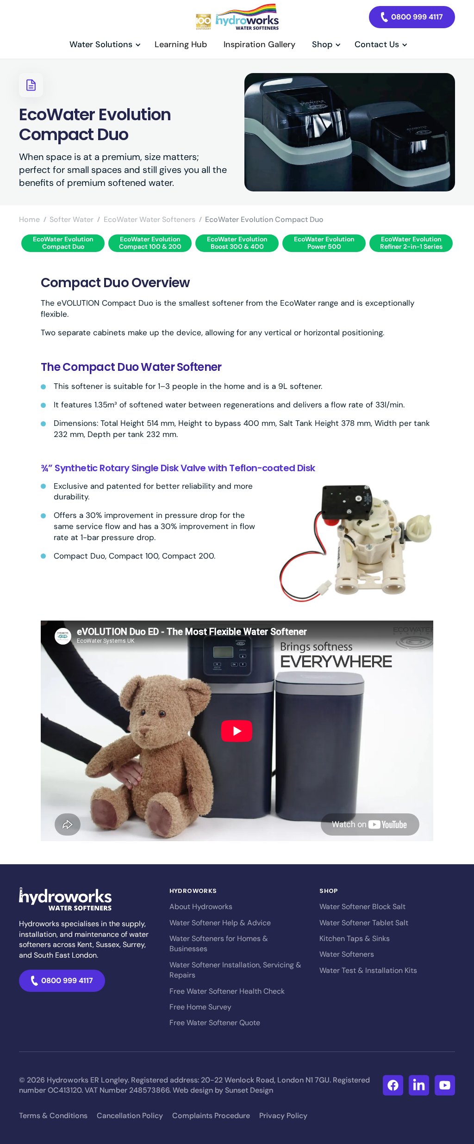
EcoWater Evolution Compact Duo (63, 242)
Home (29, 219)
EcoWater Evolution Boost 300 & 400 (237, 242)
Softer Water (72, 219)
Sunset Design (249, 1090)
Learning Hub (181, 44)
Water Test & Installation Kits (368, 970)
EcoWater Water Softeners (149, 219)
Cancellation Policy (130, 1115)
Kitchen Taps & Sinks (354, 938)
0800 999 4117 (417, 17)
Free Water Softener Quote (214, 1022)
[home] (236, 17)
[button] (103, 44)
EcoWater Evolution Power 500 (324, 242)
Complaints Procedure (211, 1115)
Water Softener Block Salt (362, 906)
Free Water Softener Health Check (227, 991)
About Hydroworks (200, 906)
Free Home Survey (200, 1007)
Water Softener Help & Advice (220, 923)
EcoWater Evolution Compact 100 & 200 (150, 242)
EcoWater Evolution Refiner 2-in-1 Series (411, 242)
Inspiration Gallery (259, 44)
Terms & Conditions (53, 1115)
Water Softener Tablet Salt (363, 923)
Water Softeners (346, 954)
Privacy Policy (283, 1115)
